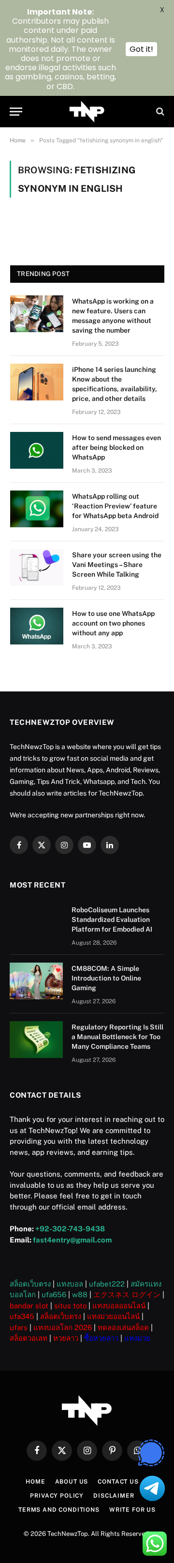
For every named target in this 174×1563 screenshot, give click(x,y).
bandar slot (29, 1306)
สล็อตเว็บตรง (30, 1284)
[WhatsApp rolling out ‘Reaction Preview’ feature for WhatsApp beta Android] (36, 508)
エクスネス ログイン (126, 1294)
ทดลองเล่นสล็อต (123, 1327)
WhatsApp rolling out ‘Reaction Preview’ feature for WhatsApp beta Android (115, 506)
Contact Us (118, 1481)
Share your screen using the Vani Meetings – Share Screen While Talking (116, 564)
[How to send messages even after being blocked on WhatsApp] (36, 450)
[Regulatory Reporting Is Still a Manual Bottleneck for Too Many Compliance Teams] (36, 1039)
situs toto (70, 1306)
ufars (19, 1327)
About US (71, 1481)
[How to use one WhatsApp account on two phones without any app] (36, 626)
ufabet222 (107, 1284)
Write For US (132, 1509)
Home (35, 1481)
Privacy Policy (57, 1495)
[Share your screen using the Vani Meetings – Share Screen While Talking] (36, 567)
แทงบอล (70, 1284)
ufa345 (22, 1316)
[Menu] (16, 112)
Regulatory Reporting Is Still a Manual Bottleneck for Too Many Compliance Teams (117, 1036)
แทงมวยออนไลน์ (113, 1316)
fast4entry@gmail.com (72, 1240)
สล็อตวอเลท (28, 1338)
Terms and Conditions (59, 1509)
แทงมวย (137, 1338)
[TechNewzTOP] (87, 111)
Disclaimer (113, 1495)
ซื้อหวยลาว (101, 1338)
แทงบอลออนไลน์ (118, 1306)
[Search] (159, 112)
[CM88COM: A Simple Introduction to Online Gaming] (36, 981)
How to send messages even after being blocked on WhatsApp (116, 447)
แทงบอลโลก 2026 (62, 1327)
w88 (79, 1294)
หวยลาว (65, 1338)
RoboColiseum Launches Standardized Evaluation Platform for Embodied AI (112, 919)
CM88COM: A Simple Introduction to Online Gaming (106, 978)
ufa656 (54, 1294)
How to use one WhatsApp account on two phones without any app (113, 623)
